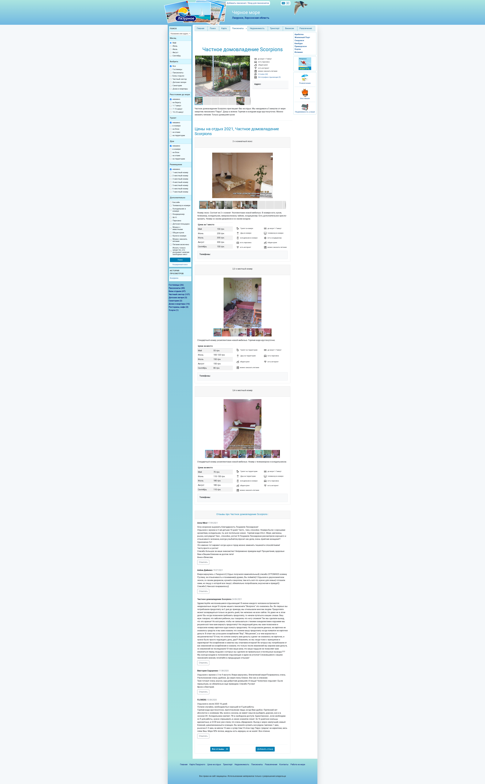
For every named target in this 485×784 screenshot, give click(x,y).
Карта (224, 28)
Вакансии (289, 28)
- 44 (220, 749)
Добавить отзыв (265, 749)
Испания (299, 52)
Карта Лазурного (197, 764)
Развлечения (305, 28)
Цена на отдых (214, 764)
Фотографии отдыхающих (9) (269, 77)
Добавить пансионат (236, 3)
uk (288, 3)
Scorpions (174, 278)
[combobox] (180, 33)
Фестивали (305, 98)
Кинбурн (299, 43)
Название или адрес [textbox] (179, 33)
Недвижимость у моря (305, 112)
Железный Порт (302, 37)
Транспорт (275, 28)
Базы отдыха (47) (177, 291)
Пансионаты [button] (238, 28)
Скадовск (299, 40)
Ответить (203, 562)
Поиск (213, 28)
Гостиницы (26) (176, 285)
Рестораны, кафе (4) (178, 307)
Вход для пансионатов (258, 3)
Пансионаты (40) (177, 288)
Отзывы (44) (263, 74)
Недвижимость (257, 28)
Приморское (301, 46)
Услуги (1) (173, 310)
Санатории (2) (175, 301)
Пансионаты (257, 764)
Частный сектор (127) (179, 294)
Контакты (283, 764)
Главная (200, 28)
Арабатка (299, 34)
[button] (197, 76)
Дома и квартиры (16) (179, 304)
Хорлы (298, 49)
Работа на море (297, 764)
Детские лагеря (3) (178, 297)
